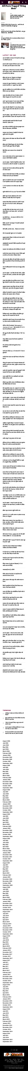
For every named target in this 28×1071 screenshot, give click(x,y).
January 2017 (6, 974)
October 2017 (7, 956)
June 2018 (6, 940)
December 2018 (7, 928)
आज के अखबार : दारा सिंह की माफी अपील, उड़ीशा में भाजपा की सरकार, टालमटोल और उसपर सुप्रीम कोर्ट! (14, 274)
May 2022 (5, 844)
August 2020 (6, 887)
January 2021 (6, 877)
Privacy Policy (14, 1063)
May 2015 (5, 1015)
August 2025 (6, 765)
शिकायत (11, 1060)
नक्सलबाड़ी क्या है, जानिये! (8, 569)
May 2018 (5, 942)
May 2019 (5, 917)
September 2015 (7, 1007)
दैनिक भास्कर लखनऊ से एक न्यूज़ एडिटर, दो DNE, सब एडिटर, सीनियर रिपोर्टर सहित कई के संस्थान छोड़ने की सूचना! (13, 522)
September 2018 (7, 934)
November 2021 (7, 857)
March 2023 (6, 824)
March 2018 (6, 946)
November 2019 (7, 905)
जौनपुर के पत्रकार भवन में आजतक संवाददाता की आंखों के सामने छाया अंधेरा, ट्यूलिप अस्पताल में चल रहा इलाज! (14, 364)
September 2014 (7, 1031)
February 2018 (7, 948)
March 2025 (6, 775)
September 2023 (7, 812)
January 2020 (6, 901)
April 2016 (6, 993)
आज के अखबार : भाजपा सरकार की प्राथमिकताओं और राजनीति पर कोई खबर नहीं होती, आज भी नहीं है (14, 399)
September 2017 (7, 958)
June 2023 (6, 818)
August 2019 (6, 911)
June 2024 (6, 794)
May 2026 (5, 747)
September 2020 (7, 885)
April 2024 (6, 798)
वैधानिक (15, 1060)
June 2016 (6, 989)
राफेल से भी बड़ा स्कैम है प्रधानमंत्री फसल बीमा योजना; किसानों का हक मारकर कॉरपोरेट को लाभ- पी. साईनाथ (14, 432)
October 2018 (7, 932)
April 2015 (6, 1017)
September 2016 (7, 982)
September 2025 (7, 763)
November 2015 (7, 1003)
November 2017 (7, 954)
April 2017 (6, 968)
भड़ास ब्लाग (14, 1059)
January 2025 (6, 779)
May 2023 (5, 820)
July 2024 (5, 792)
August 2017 (6, 960)
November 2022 (7, 832)
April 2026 (6, 749)
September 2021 (7, 861)
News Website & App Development (16, 1068)
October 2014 (7, 1029)
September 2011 (7, 1041)
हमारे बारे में (22, 1060)
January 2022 (6, 852)
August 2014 (6, 1033)
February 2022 (7, 850)
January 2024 (6, 804)
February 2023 (7, 826)
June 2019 (6, 915)
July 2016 (5, 987)
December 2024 (7, 781)
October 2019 (7, 907)
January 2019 (6, 926)
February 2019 (7, 924)
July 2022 (5, 840)
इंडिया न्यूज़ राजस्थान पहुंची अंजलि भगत (11, 510)
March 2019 (6, 922)
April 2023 (6, 822)
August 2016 (6, 984)
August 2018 (6, 936)
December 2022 (7, 830)
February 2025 (7, 777)
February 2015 (7, 1021)
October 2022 (7, 834)
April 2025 (6, 773)
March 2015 (6, 1019)
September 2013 (7, 1039)
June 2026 (6, 745)
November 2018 (7, 930)
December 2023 (7, 806)
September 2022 (7, 836)
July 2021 (5, 865)
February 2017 (7, 972)
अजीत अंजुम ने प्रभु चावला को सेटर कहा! (12, 438)
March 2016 (6, 995)
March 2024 (6, 800)
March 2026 (6, 751)
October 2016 (7, 980)
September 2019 (7, 909)
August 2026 (6, 741)
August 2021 (6, 863)
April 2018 (6, 944)
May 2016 (5, 991)
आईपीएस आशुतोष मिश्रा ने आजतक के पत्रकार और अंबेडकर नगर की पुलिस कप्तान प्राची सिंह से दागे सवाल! (13, 424)
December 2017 (7, 952)
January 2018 (6, 950)
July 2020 (5, 889)
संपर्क (18, 1060)
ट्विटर (22, 1059)
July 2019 (5, 913)
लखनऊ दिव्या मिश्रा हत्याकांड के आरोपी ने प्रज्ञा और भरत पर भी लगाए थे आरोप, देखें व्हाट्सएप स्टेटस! (13, 203)
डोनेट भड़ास (7, 1060)
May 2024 (5, 796)
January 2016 (6, 999)
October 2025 (7, 761)
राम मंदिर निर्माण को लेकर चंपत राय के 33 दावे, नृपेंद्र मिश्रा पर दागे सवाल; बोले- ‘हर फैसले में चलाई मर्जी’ (13, 211)
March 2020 (6, 897)
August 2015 (6, 1009)
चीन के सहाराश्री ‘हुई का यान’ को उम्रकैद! (12, 233)
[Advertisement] (14, 693)
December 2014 (7, 1025)
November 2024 (7, 783)
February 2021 (7, 875)
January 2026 (6, 755)
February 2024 (7, 802)
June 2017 (6, 964)
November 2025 (7, 759)
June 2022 (6, 842)
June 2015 (6, 1013)
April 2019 (6, 919)
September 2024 (7, 788)
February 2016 (7, 997)
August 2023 (6, 814)
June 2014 (6, 1037)
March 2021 (6, 873)
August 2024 (6, 790)
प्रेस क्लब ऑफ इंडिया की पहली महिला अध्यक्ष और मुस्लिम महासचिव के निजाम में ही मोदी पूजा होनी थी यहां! (14, 261)
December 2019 (7, 903)
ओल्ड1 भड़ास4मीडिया (18, 1061)
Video (10, 1059)
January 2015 (6, 1023)
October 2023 (7, 810)
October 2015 (7, 1005)
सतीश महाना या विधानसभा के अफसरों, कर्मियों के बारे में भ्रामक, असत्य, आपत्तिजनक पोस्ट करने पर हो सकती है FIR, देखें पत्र (13, 71)
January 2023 (6, 828)
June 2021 (6, 867)
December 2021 (7, 855)
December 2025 (7, 757)
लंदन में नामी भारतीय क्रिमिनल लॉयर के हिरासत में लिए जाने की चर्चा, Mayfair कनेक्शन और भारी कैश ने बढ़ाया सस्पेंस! (14, 489)
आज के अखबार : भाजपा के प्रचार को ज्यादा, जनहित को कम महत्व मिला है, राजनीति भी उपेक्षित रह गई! (13, 504)
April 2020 (6, 895)
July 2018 (5, 938)
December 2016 (7, 976)
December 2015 (7, 1001)
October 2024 (7, 785)
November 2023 (7, 808)
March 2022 (6, 848)
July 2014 (5, 1035)
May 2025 (5, 771)
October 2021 (7, 859)
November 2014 (7, 1027)
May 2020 (5, 893)
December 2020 (7, 879)
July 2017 (5, 962)
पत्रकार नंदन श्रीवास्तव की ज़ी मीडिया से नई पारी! (14, 249)
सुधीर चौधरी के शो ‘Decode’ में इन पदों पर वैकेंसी (14, 191)
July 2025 (5, 767)
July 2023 (5, 816)
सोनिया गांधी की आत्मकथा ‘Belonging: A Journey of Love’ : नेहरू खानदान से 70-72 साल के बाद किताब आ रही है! (13, 327)
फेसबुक (18, 1059)
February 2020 (7, 899)
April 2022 (6, 846)
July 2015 (5, 1011)
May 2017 (5, 966)
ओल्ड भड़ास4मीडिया (10, 1061)
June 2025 (6, 769)
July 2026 (5, 743)
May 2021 (5, 869)
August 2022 (6, 838)
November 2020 (7, 881)
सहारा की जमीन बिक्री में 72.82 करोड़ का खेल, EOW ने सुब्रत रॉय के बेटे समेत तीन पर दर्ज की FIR (13, 108)
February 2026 (7, 753)
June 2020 (6, 891)
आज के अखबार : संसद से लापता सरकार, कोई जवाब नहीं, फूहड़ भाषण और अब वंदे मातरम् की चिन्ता (13, 634)
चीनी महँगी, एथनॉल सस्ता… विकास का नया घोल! (13, 229)
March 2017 (6, 970)
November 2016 (7, 978)
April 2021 (6, 871)
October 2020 (7, 883)
